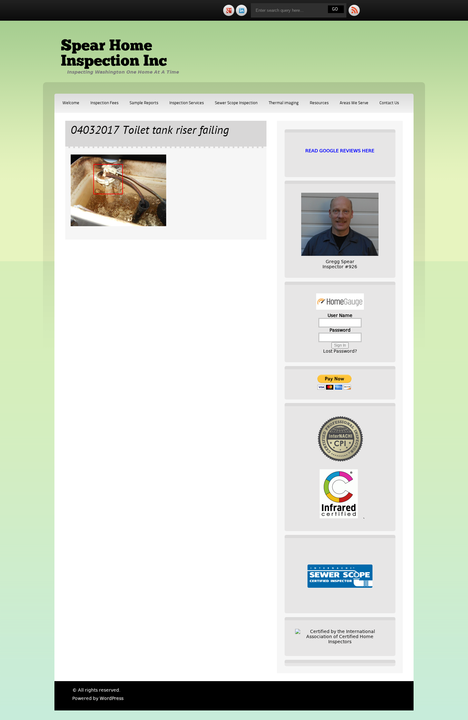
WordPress (112, 698)
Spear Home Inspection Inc (114, 54)
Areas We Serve (354, 103)
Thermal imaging (284, 103)
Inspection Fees (104, 103)
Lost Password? (340, 351)
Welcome (70, 103)
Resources (319, 103)
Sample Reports (144, 103)
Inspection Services (186, 103)
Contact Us (389, 103)
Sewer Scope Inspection (236, 103)
